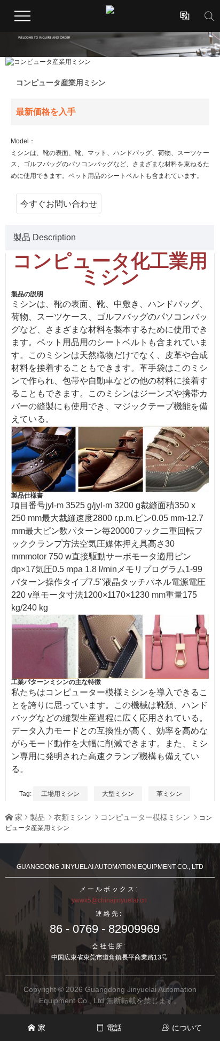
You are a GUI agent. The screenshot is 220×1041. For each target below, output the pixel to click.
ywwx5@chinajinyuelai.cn (109, 900)
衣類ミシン (72, 817)
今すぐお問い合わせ (58, 203)
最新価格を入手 (46, 111)
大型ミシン (118, 794)
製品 (37, 817)
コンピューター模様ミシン (145, 817)
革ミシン (169, 794)
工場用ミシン (60, 794)
